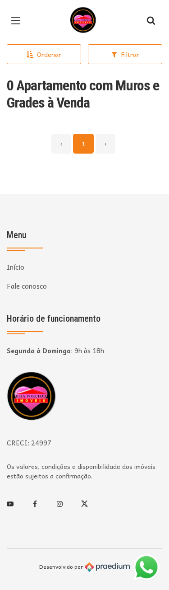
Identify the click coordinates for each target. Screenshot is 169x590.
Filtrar (130, 54)
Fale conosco (27, 286)
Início (15, 267)
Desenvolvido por (62, 566)
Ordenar (49, 54)
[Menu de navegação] (18, 20)
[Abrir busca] (151, 20)
